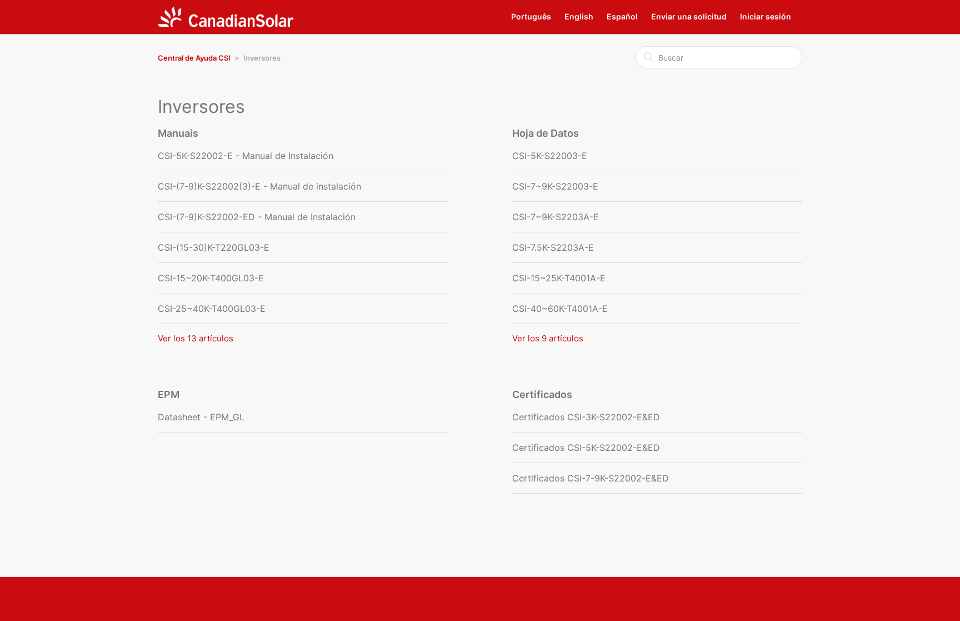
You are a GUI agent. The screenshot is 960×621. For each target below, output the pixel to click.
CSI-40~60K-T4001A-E (560, 308)
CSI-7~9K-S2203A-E (555, 216)
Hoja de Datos (545, 133)
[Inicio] (226, 17)
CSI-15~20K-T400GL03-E (211, 278)
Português (531, 16)
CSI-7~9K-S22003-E (555, 186)
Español (622, 16)
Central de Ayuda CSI (194, 57)
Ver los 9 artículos (547, 338)
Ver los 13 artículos (195, 338)
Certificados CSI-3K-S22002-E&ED (586, 417)
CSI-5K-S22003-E (549, 155)
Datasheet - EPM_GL (201, 417)
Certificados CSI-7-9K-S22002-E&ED (590, 478)
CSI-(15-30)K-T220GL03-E (213, 247)
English (578, 16)
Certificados (542, 394)
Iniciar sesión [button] (765, 16)
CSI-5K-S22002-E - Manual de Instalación (245, 155)
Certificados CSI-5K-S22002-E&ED (586, 447)
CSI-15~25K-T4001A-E (559, 278)
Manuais (178, 133)
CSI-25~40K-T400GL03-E (212, 308)
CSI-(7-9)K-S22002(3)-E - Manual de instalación (259, 186)
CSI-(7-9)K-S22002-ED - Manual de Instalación (257, 216)
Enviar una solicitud (689, 16)
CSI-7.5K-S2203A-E (553, 247)
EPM (168, 394)
